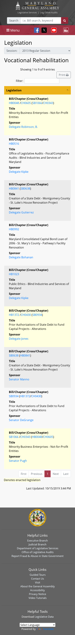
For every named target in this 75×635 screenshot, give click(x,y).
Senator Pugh (18, 461)
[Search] (64, 20)
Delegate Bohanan (21, 257)
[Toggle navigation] (53, 30)
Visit (37, 582)
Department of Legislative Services (37, 548)
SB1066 (37, 103)
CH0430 (26, 315)
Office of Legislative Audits (38, 552)
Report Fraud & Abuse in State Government (37, 556)
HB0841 (14, 188)
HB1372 (14, 315)
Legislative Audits (49, 12)
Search (13, 20)
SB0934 (37, 315)
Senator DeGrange (21, 420)
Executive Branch (37, 540)
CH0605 (26, 103)
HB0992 (14, 229)
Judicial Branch (37, 544)
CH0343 (48, 103)
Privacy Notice (37, 594)
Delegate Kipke (18, 172)
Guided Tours (38, 574)
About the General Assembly (37, 586)
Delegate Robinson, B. (23, 127)
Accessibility (37, 590)
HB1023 (14, 274)
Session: (11, 51)
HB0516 (14, 144)
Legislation (14, 90)
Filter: (19, 81)
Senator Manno (19, 379)
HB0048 (14, 103)
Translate (48, 629)
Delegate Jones (18, 339)
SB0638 (25, 188)
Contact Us (37, 578)
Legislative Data (44, 616)
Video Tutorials (38, 598)
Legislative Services (27, 12)
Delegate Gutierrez (21, 212)
